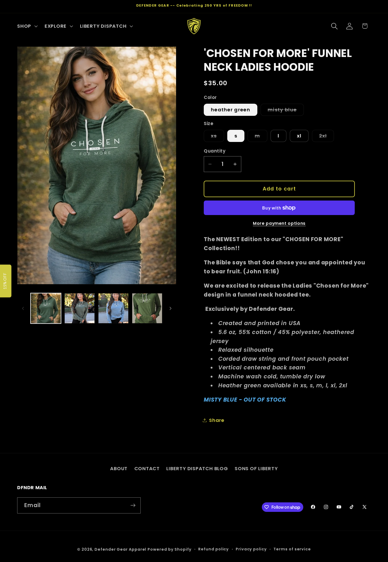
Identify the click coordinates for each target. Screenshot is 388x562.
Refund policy (213, 549)
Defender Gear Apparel (120, 549)
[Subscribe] (132, 505)
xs (217, 137)
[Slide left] (23, 308)
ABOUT (118, 468)
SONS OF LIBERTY (256, 468)
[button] (26, 26)
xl (299, 135)
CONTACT (147, 468)
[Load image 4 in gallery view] (147, 308)
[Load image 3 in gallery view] (113, 308)
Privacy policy (251, 549)
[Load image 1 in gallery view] (46, 308)
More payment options (279, 223)
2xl (326, 137)
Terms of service (292, 549)
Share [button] (216, 420)
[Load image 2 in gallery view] (79, 308)
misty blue (286, 111)
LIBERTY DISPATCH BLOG (197, 468)
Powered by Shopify (169, 549)
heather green (230, 109)
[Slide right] (170, 308)
